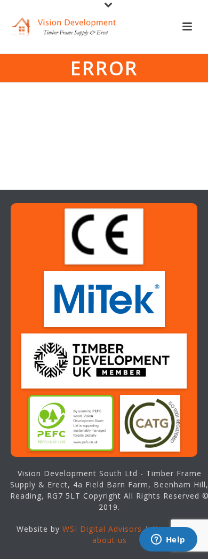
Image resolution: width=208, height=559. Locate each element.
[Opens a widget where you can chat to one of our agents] (168, 540)
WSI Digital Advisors (102, 529)
